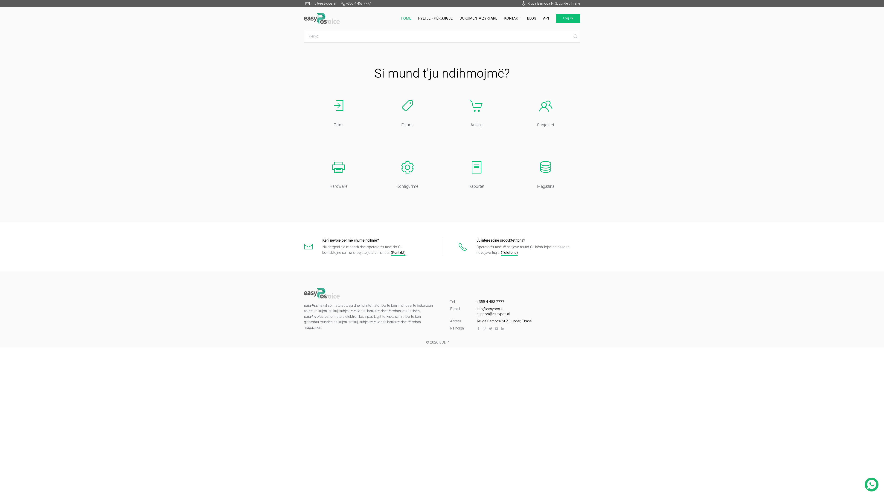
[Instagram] (484, 328)
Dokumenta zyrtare (478, 18)
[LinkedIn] (502, 328)
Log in (568, 18)
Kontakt (512, 18)
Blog (531, 18)
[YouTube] (496, 328)
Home (406, 18)
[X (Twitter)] (490, 328)
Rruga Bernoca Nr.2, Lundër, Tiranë (553, 3)
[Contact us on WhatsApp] (871, 484)
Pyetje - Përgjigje (435, 18)
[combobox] (442, 36)
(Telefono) (509, 252)
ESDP (444, 342)
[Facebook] (478, 328)
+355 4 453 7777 (490, 302)
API (546, 18)
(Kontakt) (398, 252)
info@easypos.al (490, 309)
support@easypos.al (493, 314)
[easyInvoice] (321, 17)
